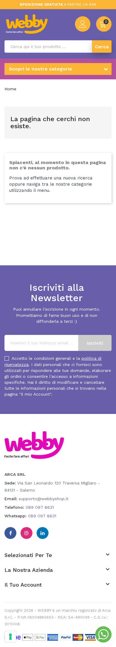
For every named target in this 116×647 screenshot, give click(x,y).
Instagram (26, 533)
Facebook (10, 533)
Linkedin (42, 533)
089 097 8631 (40, 507)
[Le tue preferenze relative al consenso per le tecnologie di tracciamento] (10, 636)
